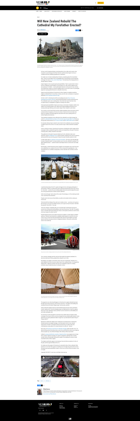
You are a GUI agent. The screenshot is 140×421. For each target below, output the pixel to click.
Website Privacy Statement (93, 407)
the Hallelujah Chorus (52, 135)
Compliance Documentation (93, 406)
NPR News (47, 380)
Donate (101, 2)
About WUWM (67, 11)
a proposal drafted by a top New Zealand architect (56, 334)
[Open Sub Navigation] (42, 11)
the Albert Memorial (69, 120)
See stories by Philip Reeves (49, 394)
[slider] (42, 7)
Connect (74, 11)
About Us (61, 405)
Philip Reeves (43, 29)
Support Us (76, 407)
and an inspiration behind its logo (52, 95)
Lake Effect (47, 11)
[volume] (41, 8)
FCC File (89, 405)
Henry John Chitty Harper (56, 79)
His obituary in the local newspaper (57, 139)
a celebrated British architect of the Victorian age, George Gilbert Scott (60, 119)
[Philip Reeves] (39, 391)
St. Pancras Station (59, 120)
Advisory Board (62, 407)
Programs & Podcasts (57, 11)
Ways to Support (82, 11)
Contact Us (76, 405)
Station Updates (62, 408)
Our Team (61, 406)
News (41, 11)
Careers (75, 406)
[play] (37, 8)
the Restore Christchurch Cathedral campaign (57, 328)
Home (37, 11)
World (38, 17)
